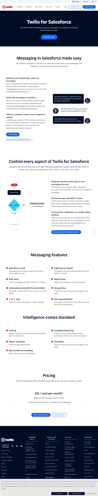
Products (20, 7)
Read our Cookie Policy (91, 493)
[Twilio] (7, 7)
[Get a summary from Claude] (21, 446)
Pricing (57, 7)
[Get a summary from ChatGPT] (13, 446)
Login (92, 1)
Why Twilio (38, 7)
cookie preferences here (11, 486)
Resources (48, 7)
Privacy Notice (68, 486)
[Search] (65, 7)
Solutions (29, 7)
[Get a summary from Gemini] (17, 446)
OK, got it (59, 493)
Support (85, 1)
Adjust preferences (76, 493)
